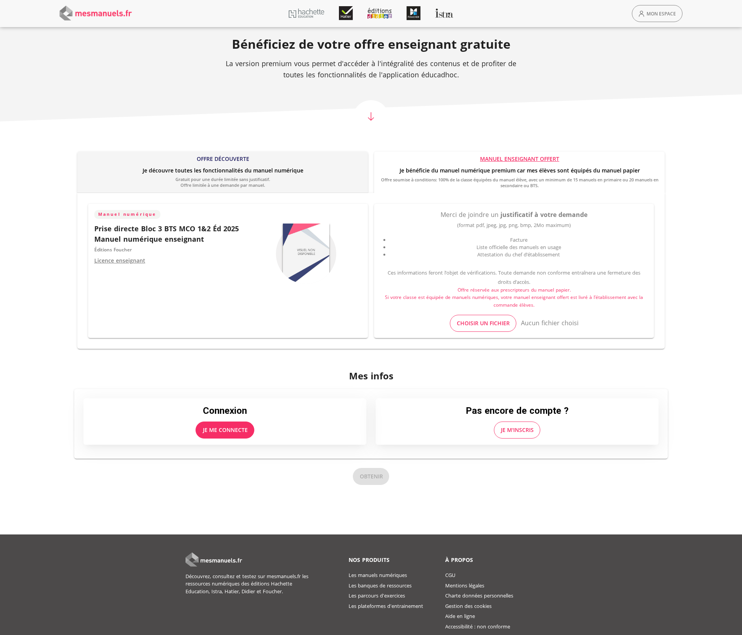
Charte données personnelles (479, 595)
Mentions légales (464, 585)
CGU (450, 575)
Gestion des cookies (468, 606)
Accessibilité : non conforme (477, 626)
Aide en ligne (460, 616)
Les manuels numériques (378, 575)
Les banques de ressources (380, 585)
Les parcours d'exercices (377, 595)
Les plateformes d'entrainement (386, 606)
